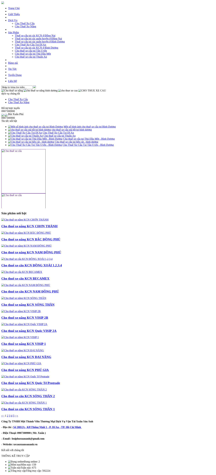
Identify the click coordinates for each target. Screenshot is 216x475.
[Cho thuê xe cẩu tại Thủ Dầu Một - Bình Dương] (35, 138)
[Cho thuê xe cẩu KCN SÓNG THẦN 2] (24, 389)
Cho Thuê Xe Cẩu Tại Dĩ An (30, 44)
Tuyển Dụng (15, 75)
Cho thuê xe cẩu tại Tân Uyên (31, 50)
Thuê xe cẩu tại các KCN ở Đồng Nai (35, 35)
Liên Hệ (12, 81)
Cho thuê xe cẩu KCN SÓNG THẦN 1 (28, 409)
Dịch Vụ (12, 20)
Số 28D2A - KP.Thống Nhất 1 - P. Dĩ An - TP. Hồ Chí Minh (47, 427)
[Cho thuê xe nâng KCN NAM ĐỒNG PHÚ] (26, 245)
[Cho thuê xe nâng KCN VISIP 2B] (21, 311)
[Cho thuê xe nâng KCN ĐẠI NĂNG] (22, 350)
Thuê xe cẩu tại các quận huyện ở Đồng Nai (38, 38)
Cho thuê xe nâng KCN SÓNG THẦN (28, 304)
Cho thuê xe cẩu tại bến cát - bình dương (76, 141)
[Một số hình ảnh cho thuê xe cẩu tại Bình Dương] (35, 126)
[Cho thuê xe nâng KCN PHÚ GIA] (21, 363)
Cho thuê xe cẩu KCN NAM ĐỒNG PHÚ (30, 291)
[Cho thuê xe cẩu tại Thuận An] (25, 135)
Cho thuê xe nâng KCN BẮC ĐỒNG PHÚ (30, 239)
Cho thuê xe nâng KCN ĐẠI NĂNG (26, 357)
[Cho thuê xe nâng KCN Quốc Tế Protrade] (25, 376)
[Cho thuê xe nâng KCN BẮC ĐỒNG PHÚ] (26, 232)
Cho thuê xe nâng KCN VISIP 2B (24, 317)
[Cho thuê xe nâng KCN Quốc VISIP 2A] (24, 324)
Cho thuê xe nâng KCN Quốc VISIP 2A (29, 331)
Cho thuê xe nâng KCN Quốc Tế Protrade (30, 383)
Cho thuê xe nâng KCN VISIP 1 (23, 344)
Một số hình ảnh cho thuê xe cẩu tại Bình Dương (90, 126)
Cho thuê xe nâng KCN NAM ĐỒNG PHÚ (31, 252)
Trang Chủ (14, 8)
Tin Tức (12, 68)
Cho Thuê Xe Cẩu (25, 23)
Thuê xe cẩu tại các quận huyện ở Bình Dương (40, 41)
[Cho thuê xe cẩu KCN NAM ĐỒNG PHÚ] (25, 285)
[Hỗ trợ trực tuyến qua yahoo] (3, 114)
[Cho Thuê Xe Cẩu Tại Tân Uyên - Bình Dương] (35, 144)
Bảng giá (13, 62)
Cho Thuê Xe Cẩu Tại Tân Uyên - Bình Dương (88, 144)
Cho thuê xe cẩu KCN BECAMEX (25, 278)
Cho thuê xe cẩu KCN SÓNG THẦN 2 (28, 396)
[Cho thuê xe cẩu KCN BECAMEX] (21, 271)
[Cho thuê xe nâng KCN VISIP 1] (20, 337)
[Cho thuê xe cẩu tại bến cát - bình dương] (31, 141)
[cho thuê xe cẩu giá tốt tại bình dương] (29, 129)
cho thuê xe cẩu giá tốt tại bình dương (72, 129)
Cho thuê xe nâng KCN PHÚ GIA (25, 370)
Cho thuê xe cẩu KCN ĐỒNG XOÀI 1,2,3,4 (31, 265)
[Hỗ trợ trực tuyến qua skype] (6, 114)
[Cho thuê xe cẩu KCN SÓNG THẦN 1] (24, 402)
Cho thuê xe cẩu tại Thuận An (31, 56)
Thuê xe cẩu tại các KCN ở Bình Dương (36, 47)
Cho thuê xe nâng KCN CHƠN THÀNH (29, 226)
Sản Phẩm (13, 32)
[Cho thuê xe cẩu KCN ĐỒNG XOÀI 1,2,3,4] (26, 258)
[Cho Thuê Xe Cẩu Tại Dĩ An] (25, 132)
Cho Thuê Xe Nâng (25, 26)
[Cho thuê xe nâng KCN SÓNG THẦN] (23, 298)
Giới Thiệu (14, 14)
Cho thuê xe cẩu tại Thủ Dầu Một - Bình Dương (89, 138)
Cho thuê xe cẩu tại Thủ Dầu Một (33, 53)
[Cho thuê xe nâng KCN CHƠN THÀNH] (25, 219)
